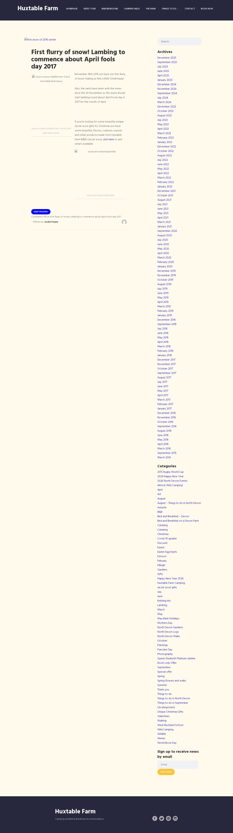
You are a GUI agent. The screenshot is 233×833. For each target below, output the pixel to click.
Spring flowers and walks (171, 681)
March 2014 (164, 457)
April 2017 (162, 395)
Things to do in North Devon (173, 698)
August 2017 (164, 377)
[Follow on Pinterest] (168, 818)
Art (159, 494)
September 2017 (166, 373)
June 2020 (163, 244)
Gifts (160, 574)
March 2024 (164, 102)
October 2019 (165, 280)
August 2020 (164, 235)
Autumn (161, 507)
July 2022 (162, 160)
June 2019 (163, 293)
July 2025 (162, 67)
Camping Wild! (132, 9)
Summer (162, 685)
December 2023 (166, 107)
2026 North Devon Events (172, 481)
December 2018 (166, 320)
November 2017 (166, 364)
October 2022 (165, 151)
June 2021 (162, 209)
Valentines (163, 716)
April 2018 (163, 342)
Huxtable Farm (38, 9)
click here (109, 139)
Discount (162, 543)
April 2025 (163, 75)
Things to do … (170, 9)
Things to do (164, 694)
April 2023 (163, 129)
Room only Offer (167, 663)
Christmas (163, 534)
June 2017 (162, 386)
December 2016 (166, 413)
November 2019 (166, 275)
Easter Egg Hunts (167, 552)
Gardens (162, 570)
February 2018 (165, 351)
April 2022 (163, 173)
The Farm (151, 9)
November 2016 (166, 417)
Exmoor (161, 556)
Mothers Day (164, 623)
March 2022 (164, 178)
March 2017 (163, 400)
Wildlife (161, 734)
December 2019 (166, 271)
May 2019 (163, 297)
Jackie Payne (51, 222)
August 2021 (164, 200)
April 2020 (163, 253)
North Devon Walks (168, 636)
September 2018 (167, 324)
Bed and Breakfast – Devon (173, 516)
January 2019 (164, 315)
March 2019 (164, 306)
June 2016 (163, 435)
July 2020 (162, 240)
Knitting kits (164, 601)
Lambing (162, 605)
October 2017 (165, 369)
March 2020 (164, 258)
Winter (161, 738)
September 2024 (167, 93)
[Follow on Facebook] (154, 818)
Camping (162, 525)
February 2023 (165, 138)
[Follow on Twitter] (161, 818)
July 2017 (162, 382)
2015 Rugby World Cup (170, 472)
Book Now (207, 9)
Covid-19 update (167, 538)
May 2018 (163, 337)
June (160, 596)
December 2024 (166, 84)
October (162, 641)
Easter (161, 547)
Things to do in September (172, 703)
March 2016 (164, 448)
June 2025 (163, 71)
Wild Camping (165, 729)
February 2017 (165, 404)
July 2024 (162, 98)
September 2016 (167, 426)
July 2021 (162, 204)
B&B (159, 512)
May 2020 (163, 249)
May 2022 (163, 169)
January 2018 (164, 355)
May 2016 (163, 440)
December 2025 (166, 58)
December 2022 (166, 146)
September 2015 (167, 453)
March (161, 610)
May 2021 (162, 213)
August (161, 499)
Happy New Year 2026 (170, 578)
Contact (190, 9)
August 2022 (164, 155)
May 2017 (162, 391)
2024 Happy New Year (170, 476)
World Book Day (167, 743)
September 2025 (167, 62)
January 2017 (164, 409)
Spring (161, 676)
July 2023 (162, 120)
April (160, 490)
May (160, 614)
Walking (161, 721)
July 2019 (162, 289)
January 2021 (164, 226)
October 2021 (165, 195)
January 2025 (164, 80)
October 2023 (165, 111)
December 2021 (166, 191)
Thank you (163, 689)
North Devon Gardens (170, 627)
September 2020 (167, 231)
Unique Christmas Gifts (170, 712)
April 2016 (163, 444)
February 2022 (165, 182)
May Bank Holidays (168, 618)
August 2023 (164, 115)
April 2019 (163, 302)
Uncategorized (166, 707)
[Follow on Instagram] (175, 818)
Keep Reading (41, 212)
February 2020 (165, 262)
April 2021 (162, 218)
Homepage (71, 9)
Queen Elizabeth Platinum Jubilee (176, 658)
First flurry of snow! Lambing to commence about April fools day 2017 (78, 59)
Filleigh (161, 565)
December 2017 (166, 360)
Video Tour (89, 9)
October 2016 (165, 422)
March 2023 (164, 133)
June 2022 (163, 164)
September (164, 667)
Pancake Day (164, 650)
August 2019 (164, 284)
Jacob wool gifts (167, 587)
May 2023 (163, 124)
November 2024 (166, 89)
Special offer (164, 672)
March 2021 (164, 222)
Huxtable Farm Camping (171, 583)
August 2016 (164, 431)
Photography (165, 654)
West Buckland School (170, 725)
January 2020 (164, 266)
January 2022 (164, 186)
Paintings (162, 645)
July (159, 592)
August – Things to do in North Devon (179, 503)
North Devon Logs (168, 632)
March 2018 (164, 346)
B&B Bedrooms (110, 9)
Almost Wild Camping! (170, 485)
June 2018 (163, 333)
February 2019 (165, 311)
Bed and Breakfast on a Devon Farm (178, 521)
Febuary (162, 561)
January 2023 (164, 142)
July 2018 (162, 329)
